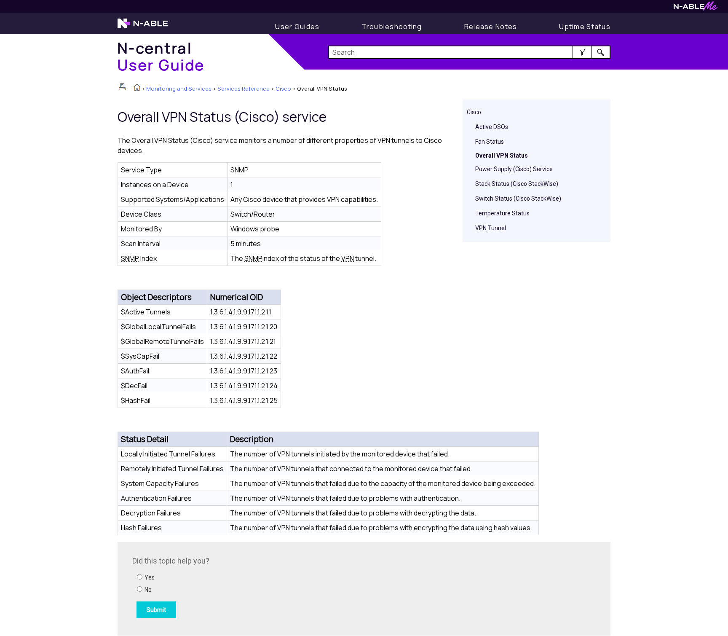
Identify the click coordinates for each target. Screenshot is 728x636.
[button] (582, 52)
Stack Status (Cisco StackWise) (516, 183)
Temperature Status (502, 213)
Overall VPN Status (501, 155)
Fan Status (489, 141)
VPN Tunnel (490, 228)
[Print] (122, 86)
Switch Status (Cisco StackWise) (518, 198)
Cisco (283, 88)
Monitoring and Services (178, 88)
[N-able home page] (144, 27)
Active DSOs (491, 126)
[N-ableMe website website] (695, 8)
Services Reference (243, 88)
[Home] (137, 88)
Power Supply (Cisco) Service (514, 169)
